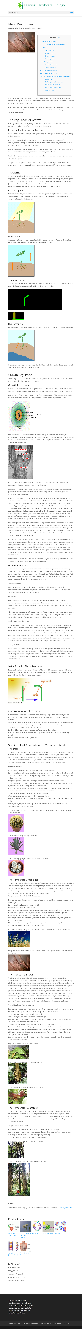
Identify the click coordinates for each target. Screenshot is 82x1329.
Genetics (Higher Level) (16, 1281)
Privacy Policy (46, 1323)
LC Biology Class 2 (26, 28)
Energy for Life (36, 1233)
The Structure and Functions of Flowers (25, 1235)
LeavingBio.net (14, 1323)
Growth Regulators (46, 62)
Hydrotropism (49, 59)
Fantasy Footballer (65, 1208)
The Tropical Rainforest (52, 85)
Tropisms (43, 47)
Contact (67, 1323)
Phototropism (49, 50)
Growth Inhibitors (50, 68)
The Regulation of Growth (48, 41)
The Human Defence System (13, 1234)
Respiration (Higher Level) (17, 1277)
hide (57, 37)
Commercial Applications (48, 73)
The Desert (48, 79)
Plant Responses (14, 1267)
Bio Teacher (14, 28)
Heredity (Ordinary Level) (13, 1254)
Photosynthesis (48, 1233)
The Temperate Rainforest (53, 87)
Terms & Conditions (30, 1323)
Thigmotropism (50, 56)
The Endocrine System (24, 1254)
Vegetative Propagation (16, 1274)
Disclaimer (57, 1323)
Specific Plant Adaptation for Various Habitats (55, 76)
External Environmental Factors (55, 44)
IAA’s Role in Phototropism (48, 71)
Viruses (57, 1233)
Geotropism (49, 53)
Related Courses (50, 90)
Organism (37, 28)
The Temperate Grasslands (54, 82)
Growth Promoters (51, 65)
